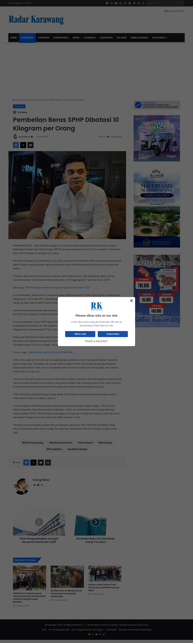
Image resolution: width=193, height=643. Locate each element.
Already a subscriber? (96, 340)
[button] (80, 334)
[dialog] (96, 321)
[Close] (131, 301)
